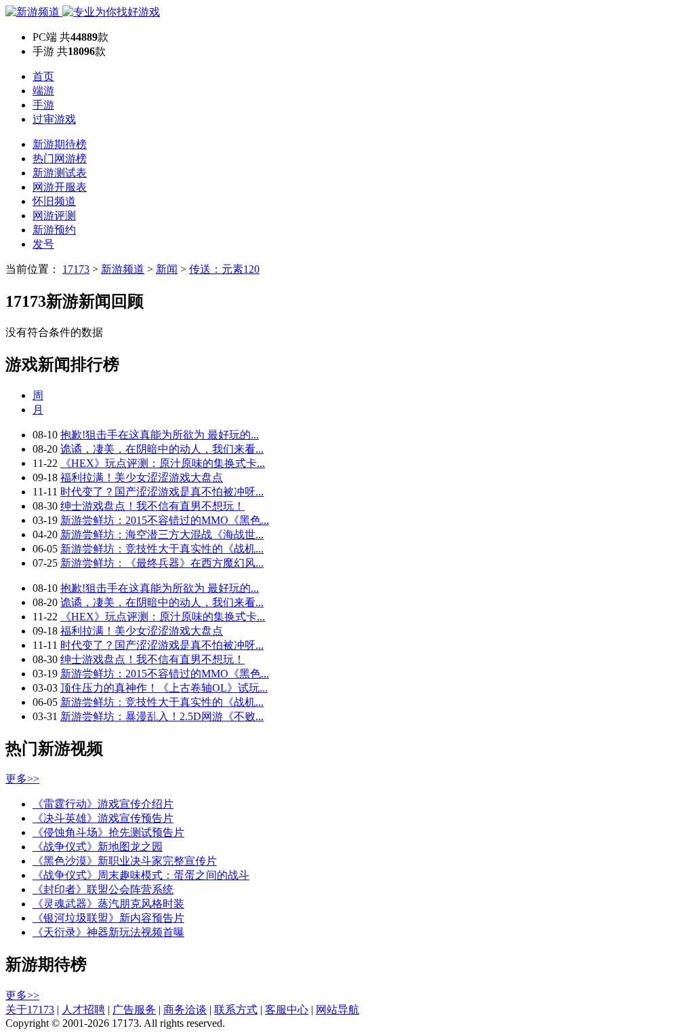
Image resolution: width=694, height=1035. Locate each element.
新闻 (167, 269)
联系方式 (236, 1009)
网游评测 (54, 215)
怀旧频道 (54, 201)
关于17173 (29, 1009)
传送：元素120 (224, 269)
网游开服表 (60, 187)
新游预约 (54, 230)
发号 (43, 244)
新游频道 (122, 269)
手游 (43, 105)
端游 (43, 90)
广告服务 (134, 1009)
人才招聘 (83, 1009)
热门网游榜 (60, 158)
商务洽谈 (185, 1009)
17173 (75, 269)
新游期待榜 (60, 144)
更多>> (22, 779)
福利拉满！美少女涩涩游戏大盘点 (141, 477)
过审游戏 (54, 119)
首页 (43, 76)
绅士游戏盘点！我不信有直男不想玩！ (152, 506)
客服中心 (286, 1009)
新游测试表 (60, 172)
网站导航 (337, 1009)
